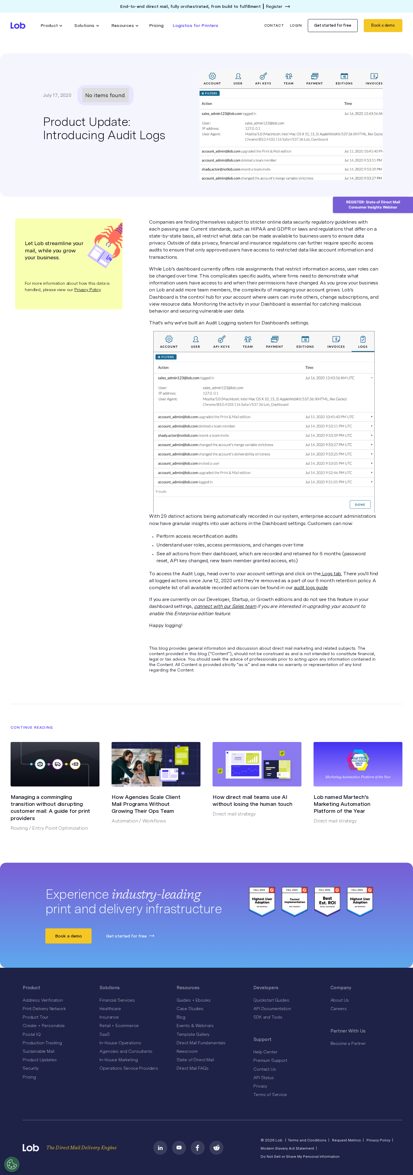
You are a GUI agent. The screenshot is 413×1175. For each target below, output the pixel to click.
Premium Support (270, 1060)
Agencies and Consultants (125, 1051)
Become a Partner (348, 1043)
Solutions (109, 987)
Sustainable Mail (38, 1051)
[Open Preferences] (11, 1164)
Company (340, 987)
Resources (188, 987)
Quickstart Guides (271, 1000)
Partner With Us (348, 1031)
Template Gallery (193, 1034)
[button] (51, 25)
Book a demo (383, 25)
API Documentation (272, 1008)
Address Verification (43, 1000)
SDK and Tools (267, 1017)
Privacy (260, 1086)
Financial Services (117, 1000)
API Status (263, 1077)
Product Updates (40, 1059)
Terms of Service (270, 1094)
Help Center (265, 1051)
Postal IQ (32, 1034)
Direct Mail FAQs (193, 1068)
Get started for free (332, 25)
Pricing (156, 25)
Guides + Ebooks (194, 1000)
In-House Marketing (118, 1059)
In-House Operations (120, 1042)
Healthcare (110, 1008)
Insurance (109, 1017)
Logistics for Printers (195, 25)
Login (296, 25)
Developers (265, 987)
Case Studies (190, 1008)
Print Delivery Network (44, 1008)
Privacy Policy (87, 289)
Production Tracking (42, 1042)
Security (31, 1068)
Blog (181, 1017)
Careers (338, 1008)
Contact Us (264, 1069)
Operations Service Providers (128, 1068)
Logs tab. (331, 573)
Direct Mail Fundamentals (201, 1042)
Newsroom (187, 1051)
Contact (274, 25)
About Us (339, 1000)
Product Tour (35, 1017)
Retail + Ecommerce (118, 1025)
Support (262, 1039)
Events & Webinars (195, 1025)
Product (31, 987)
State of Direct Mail (195, 1059)
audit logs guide (310, 587)
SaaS (104, 1034)
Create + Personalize (44, 1025)
